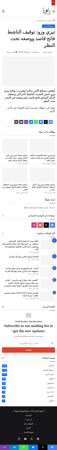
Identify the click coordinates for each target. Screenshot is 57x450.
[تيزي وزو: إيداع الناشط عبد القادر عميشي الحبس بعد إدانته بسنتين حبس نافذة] (42, 145)
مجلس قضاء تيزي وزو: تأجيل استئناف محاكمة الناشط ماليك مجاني (43, 187)
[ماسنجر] (41, 122)
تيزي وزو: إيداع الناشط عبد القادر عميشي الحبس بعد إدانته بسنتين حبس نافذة (42, 157)
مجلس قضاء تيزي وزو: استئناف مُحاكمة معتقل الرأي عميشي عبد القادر (14, 187)
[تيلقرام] (31, 122)
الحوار (51, 401)
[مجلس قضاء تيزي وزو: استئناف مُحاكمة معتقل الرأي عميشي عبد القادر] (14, 175)
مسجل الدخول (39, 208)
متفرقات (50, 388)
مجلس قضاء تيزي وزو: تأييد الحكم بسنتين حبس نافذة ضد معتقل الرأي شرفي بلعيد (16, 157)
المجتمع (50, 383)
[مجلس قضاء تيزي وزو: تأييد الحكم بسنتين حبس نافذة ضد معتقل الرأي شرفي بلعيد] (14, 145)
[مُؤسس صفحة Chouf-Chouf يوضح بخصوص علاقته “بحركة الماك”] (47, 296)
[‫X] (46, 122)
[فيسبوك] (51, 122)
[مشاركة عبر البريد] (21, 122)
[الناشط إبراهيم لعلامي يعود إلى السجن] (47, 260)
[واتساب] (36, 122)
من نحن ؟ (28, 419)
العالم (51, 379)
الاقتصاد (50, 396)
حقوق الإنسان (41, 20)
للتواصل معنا (28, 424)
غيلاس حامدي (47, 52)
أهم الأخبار (49, 374)
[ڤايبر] (26, 122)
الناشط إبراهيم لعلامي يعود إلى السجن (23, 257)
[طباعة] (16, 122)
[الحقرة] (46, 11)
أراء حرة (50, 392)
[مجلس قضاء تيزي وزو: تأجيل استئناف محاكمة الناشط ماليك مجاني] (42, 175)
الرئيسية (50, 20)
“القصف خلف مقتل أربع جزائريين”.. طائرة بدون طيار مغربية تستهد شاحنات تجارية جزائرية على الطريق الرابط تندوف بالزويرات (21, 283)
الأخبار (51, 366)
